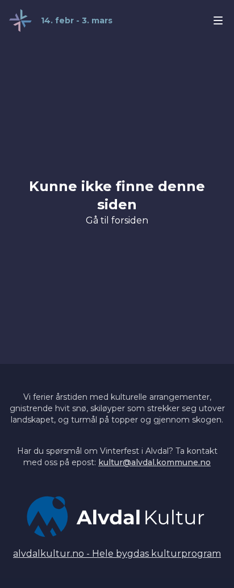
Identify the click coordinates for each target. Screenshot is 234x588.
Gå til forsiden (117, 220)
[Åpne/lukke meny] (218, 20)
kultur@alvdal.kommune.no (154, 462)
